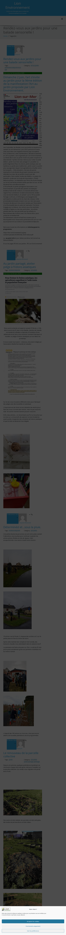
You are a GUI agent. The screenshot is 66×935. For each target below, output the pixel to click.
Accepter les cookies (33, 921)
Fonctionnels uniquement (33, 926)
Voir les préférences (33, 931)
